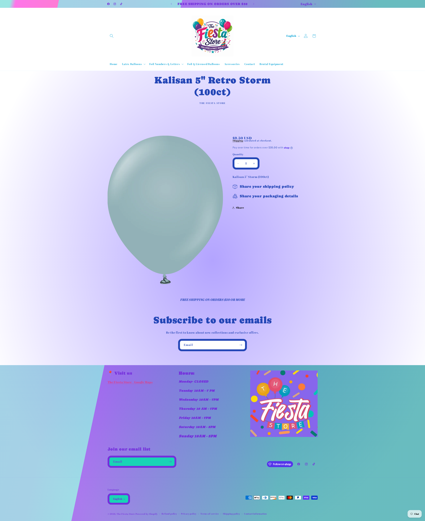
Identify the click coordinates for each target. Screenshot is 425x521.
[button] (112, 36)
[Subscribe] (241, 345)
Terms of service (209, 513)
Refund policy (169, 513)
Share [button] (240, 207)
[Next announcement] (253, 3)
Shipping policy (231, 513)
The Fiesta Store (126, 514)
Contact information (255, 513)
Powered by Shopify (146, 514)
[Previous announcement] (171, 3)
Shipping (238, 140)
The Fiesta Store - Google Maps (130, 382)
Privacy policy (189, 513)
